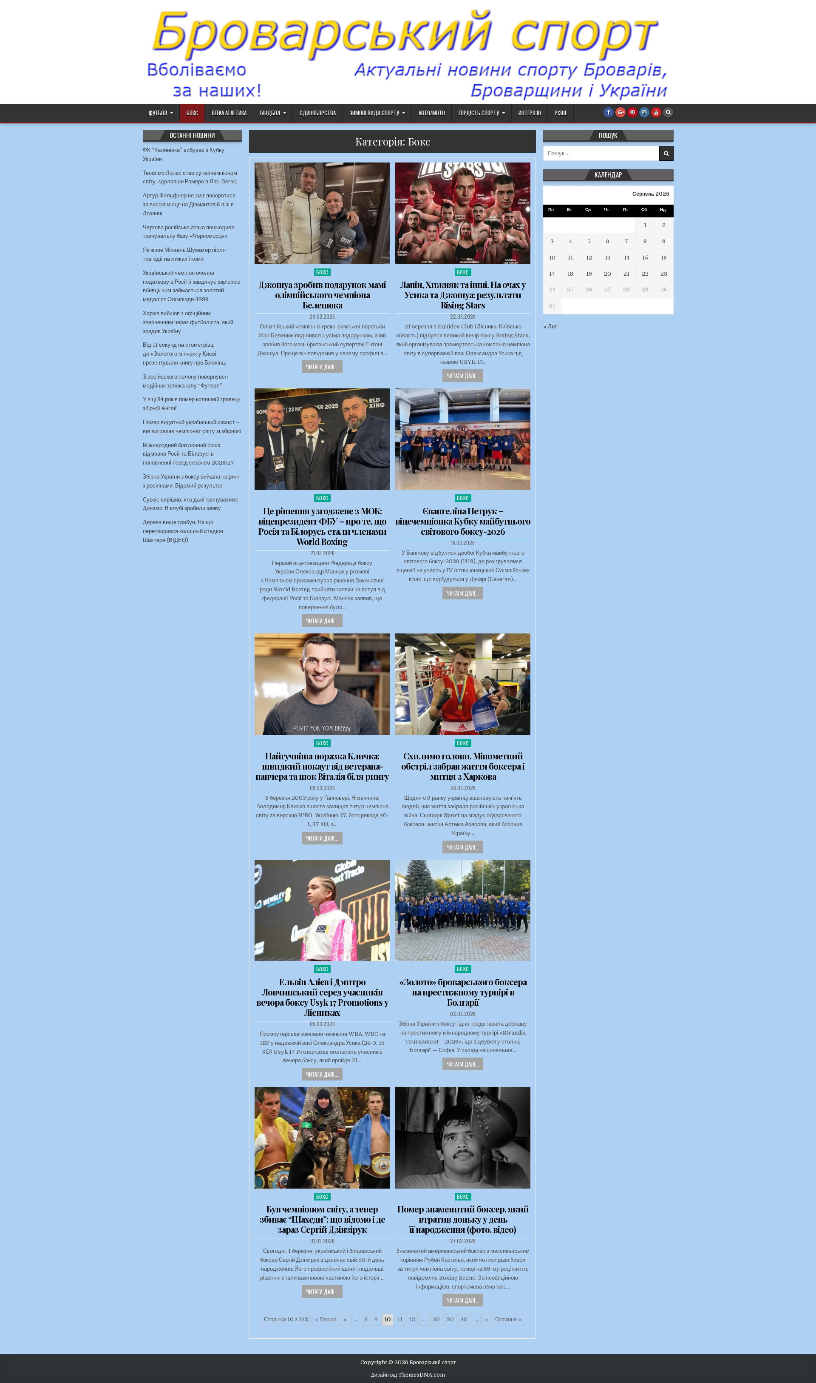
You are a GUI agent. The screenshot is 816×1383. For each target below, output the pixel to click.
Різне (561, 112)
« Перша (326, 1319)
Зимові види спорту (374, 112)
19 (589, 274)
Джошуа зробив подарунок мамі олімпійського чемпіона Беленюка (322, 295)
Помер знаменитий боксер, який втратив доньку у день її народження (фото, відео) (463, 1219)
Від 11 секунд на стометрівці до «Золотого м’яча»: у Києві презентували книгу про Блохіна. (184, 354)
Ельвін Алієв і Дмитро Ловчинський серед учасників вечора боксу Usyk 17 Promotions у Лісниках (322, 997)
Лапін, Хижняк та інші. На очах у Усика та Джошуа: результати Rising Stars (463, 295)
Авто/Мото (432, 112)
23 (663, 274)
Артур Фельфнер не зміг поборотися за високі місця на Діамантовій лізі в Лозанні (189, 204)
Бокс (192, 112)
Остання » (508, 1319)
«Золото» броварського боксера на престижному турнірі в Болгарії (463, 992)
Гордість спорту (479, 112)
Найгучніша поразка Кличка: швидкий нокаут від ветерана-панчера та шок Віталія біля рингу (322, 766)
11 (399, 1319)
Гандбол (270, 112)
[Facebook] (609, 112)
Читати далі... (322, 366)
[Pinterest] (632, 112)
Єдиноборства (318, 112)
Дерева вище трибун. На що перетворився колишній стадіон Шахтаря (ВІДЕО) (183, 531)
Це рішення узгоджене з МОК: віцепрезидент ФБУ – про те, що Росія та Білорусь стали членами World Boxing (322, 526)
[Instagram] (644, 112)
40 (464, 1319)
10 (552, 257)
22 (645, 274)
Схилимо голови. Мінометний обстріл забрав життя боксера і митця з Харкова (462, 766)
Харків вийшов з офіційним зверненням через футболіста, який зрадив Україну (188, 322)
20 (436, 1319)
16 (664, 257)
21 (626, 274)
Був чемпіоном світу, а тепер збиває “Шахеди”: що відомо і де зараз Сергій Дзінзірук (322, 1219)
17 (552, 274)
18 (570, 274)
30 (450, 1319)
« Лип (550, 326)
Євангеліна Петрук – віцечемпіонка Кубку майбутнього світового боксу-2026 (462, 521)
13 (608, 257)
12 (412, 1319)
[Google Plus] (620, 112)
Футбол (158, 112)
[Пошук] (668, 112)
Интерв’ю (529, 112)
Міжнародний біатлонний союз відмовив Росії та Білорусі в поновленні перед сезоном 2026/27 (188, 454)
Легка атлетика (229, 112)
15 (645, 257)
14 (626, 257)
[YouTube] (656, 112)
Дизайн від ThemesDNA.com (408, 1375)
